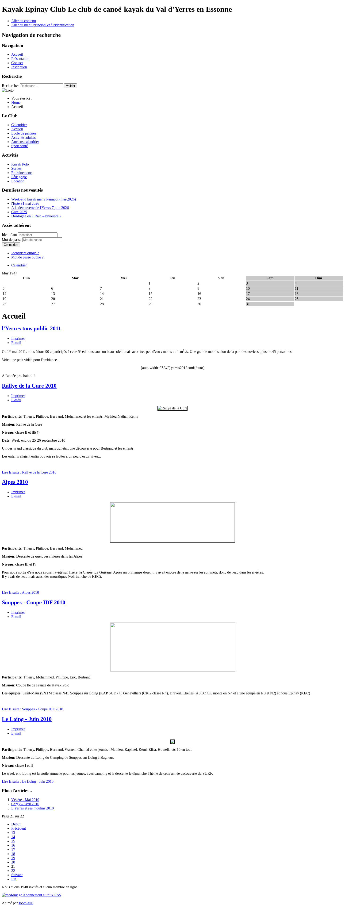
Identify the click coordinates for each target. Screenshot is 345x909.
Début (15, 824)
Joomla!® (26, 903)
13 (13, 833)
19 (13, 858)
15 (13, 841)
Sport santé (19, 146)
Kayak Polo (20, 164)
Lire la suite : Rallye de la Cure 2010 (29, 472)
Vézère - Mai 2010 (25, 800)
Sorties (16, 168)
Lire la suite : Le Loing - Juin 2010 (28, 781)
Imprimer (18, 338)
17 (13, 849)
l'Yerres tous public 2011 (31, 328)
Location (17, 181)
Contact (17, 63)
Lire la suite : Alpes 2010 (20, 592)
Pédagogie (19, 177)
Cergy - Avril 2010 (25, 804)
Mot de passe (12, 240)
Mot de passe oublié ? (27, 257)
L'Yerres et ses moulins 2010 (32, 808)
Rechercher (10, 86)
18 (13, 854)
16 (13, 845)
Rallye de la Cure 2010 (29, 386)
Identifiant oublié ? (25, 253)
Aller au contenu (23, 21)
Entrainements (21, 173)
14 (13, 837)
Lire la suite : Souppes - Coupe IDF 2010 (32, 709)
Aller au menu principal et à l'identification (42, 25)
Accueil (17, 54)
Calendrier (19, 125)
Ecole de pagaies (23, 133)
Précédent (18, 828)
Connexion (11, 245)
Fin (13, 879)
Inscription (19, 67)
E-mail (16, 343)
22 (13, 871)
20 (13, 862)
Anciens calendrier (25, 142)
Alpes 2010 (15, 482)
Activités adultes (23, 137)
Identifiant (9, 235)
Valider (70, 86)
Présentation (20, 59)
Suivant (17, 875)
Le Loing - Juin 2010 (27, 719)
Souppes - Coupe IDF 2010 (33, 602)
